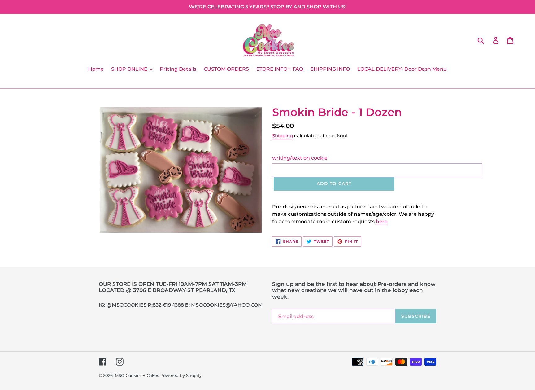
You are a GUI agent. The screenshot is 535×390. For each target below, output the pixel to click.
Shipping (282, 136)
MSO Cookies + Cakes (137, 375)
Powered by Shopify (181, 375)
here (382, 221)
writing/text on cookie (300, 158)
